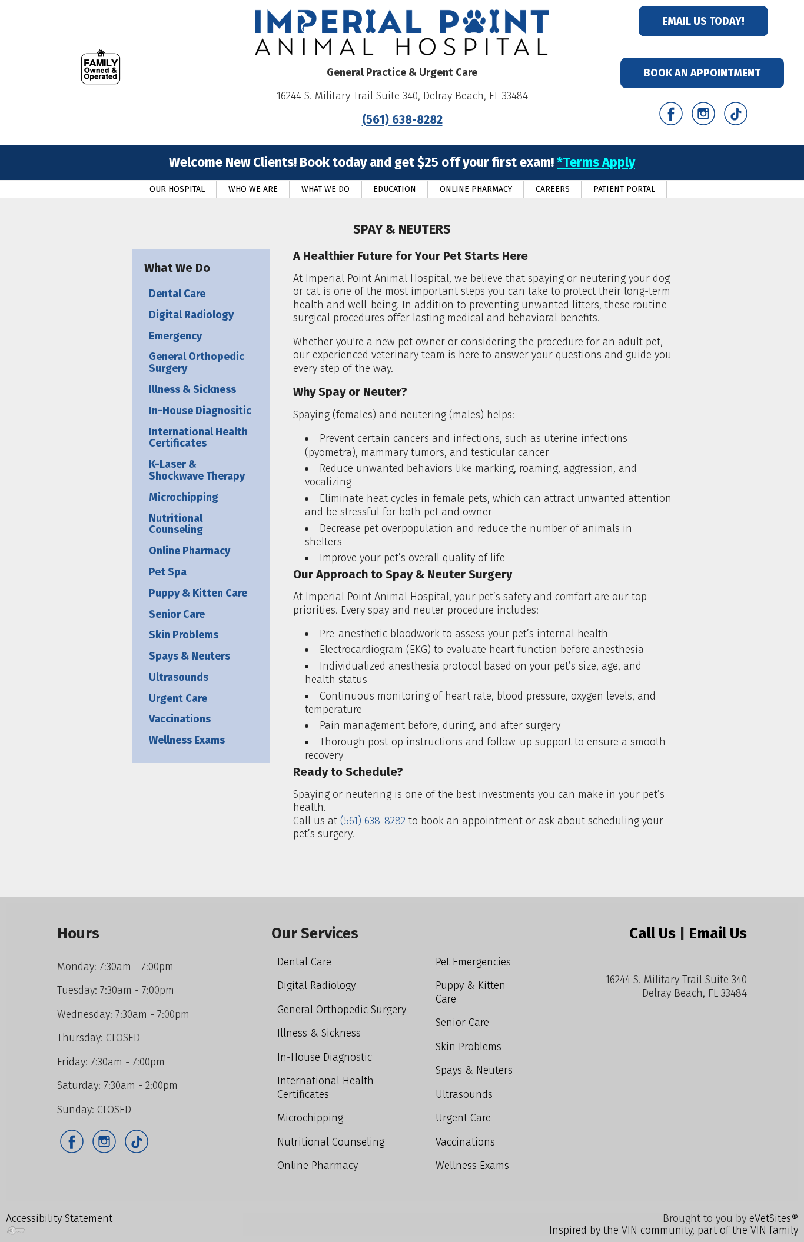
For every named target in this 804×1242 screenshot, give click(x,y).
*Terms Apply (596, 162)
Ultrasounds (178, 677)
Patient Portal (624, 189)
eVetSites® (773, 1218)
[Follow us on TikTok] (735, 112)
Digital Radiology (191, 314)
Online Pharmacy (476, 189)
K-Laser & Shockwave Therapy (197, 470)
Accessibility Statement (59, 1218)
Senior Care (177, 614)
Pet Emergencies (473, 961)
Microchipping (183, 497)
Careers (553, 189)
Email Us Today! (703, 21)
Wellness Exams (187, 740)
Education (394, 189)
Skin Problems (183, 634)
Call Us (652, 933)
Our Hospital (177, 189)
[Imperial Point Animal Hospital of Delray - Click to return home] (402, 31)
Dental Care (177, 293)
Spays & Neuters (189, 656)
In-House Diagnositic (200, 410)
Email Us (718, 933)
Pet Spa (168, 571)
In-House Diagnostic (324, 1057)
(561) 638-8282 (402, 119)
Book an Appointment (702, 72)
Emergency (175, 335)
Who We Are (253, 189)
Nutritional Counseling (176, 524)
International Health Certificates (198, 437)
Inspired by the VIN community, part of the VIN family (673, 1230)
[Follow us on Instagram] (703, 112)
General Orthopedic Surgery (196, 362)
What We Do (325, 189)
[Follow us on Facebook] (671, 112)
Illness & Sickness (192, 389)
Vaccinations (180, 718)
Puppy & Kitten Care (198, 593)
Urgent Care (178, 698)
